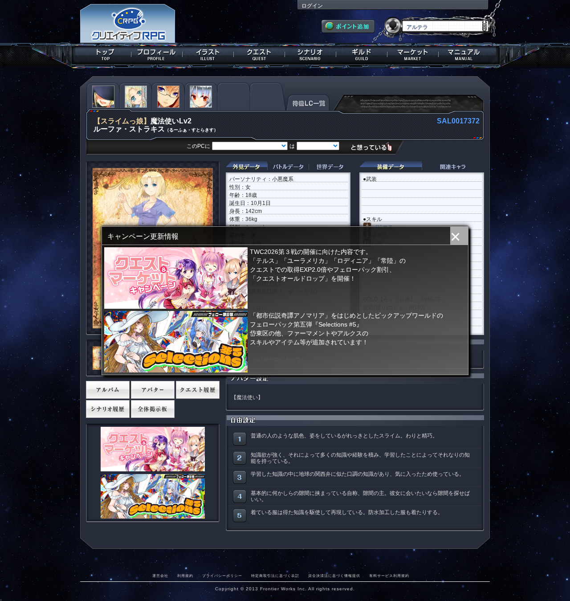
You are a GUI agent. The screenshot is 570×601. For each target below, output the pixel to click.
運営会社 (160, 575)
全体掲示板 (153, 409)
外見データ (246, 166)
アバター (153, 390)
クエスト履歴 (198, 390)
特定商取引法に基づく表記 (275, 575)
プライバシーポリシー (222, 575)
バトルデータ (288, 166)
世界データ (329, 166)
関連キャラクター (453, 166)
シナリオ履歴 (108, 409)
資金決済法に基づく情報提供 (334, 575)
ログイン (312, 6)
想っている (374, 147)
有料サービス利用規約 (389, 575)
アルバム (108, 390)
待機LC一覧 (308, 102)
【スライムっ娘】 (122, 121)
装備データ (390, 166)
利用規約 (185, 575)
